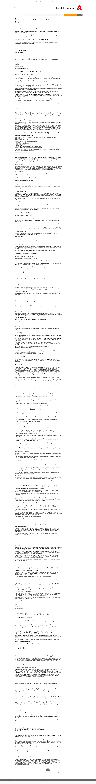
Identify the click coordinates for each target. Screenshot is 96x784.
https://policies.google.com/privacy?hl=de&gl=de (23, 347)
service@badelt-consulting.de (22, 68)
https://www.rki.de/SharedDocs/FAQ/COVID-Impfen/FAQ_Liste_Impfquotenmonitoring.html (43, 741)
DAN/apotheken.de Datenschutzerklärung (23, 405)
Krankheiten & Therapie (59, 14)
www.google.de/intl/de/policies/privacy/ (22, 375)
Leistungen (46, 14)
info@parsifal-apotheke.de (66, 1)
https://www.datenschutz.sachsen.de (32, 610)
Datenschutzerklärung (48, 782)
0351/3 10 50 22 (56, 1)
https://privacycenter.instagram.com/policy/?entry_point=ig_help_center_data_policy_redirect (31, 644)
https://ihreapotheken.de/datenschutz (22, 764)
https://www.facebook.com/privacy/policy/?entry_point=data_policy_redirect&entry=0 (30, 643)
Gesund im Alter (67, 14)
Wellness (74, 14)
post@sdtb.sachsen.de (19, 608)
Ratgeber (51, 14)
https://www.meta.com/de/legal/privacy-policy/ (23, 641)
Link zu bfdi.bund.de (53, 611)
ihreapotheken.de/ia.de (45, 759)
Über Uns (41, 14)
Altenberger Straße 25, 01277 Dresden (44, 1)
